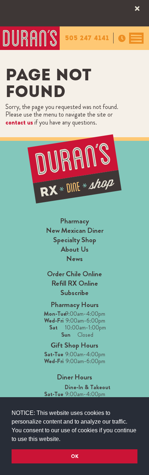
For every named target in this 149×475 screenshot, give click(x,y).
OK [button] (74, 456)
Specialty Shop (74, 240)
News (74, 258)
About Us (75, 249)
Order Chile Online (74, 274)
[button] (63, 439)
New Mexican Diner (74, 230)
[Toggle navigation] (136, 38)
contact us (19, 122)
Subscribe (74, 292)
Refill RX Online (74, 283)
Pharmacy (74, 221)
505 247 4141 (87, 38)
